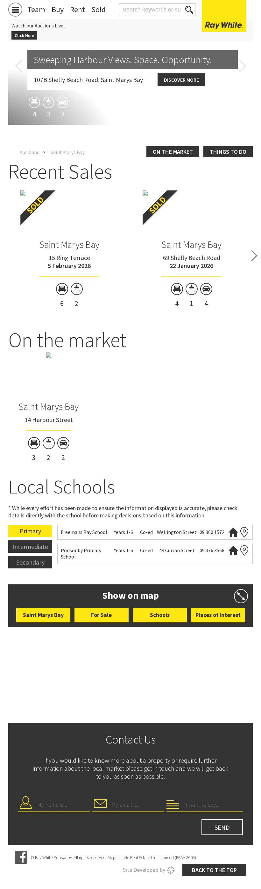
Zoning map (244, 532)
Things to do (228, 151)
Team (36, 9)
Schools (160, 615)
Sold (98, 9)
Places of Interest (218, 615)
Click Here (24, 35)
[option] (69, 249)
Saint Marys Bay (69, 244)
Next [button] (242, 66)
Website (233, 532)
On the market (173, 151)
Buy (58, 9)
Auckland (29, 152)
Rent (77, 9)
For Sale (101, 615)
